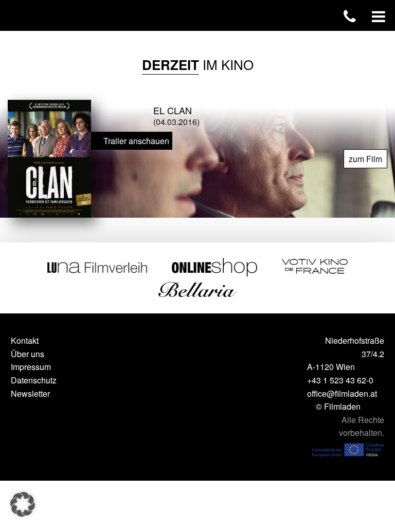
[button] (22, 504)
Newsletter (30, 393)
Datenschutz (34, 380)
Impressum (31, 367)
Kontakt (25, 340)
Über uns (27, 354)
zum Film (365, 159)
